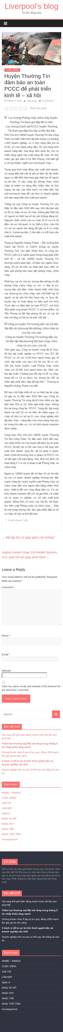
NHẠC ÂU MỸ (9, 818)
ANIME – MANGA (11, 792)
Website (6, 670)
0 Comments (48, 101)
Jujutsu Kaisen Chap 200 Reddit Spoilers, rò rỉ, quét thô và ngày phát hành (30, 555)
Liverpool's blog (31, 6)
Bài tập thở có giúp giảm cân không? (28, 537)
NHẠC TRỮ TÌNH (11, 834)
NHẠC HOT (8, 823)
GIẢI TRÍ (6, 803)
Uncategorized (9, 839)
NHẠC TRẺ (8, 829)
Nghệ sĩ (6, 813)
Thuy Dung (32, 101)
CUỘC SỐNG (12, 70)
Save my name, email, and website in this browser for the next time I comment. (31, 688)
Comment (8, 587)
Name (6, 635)
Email (6, 654)
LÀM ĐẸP (7, 808)
